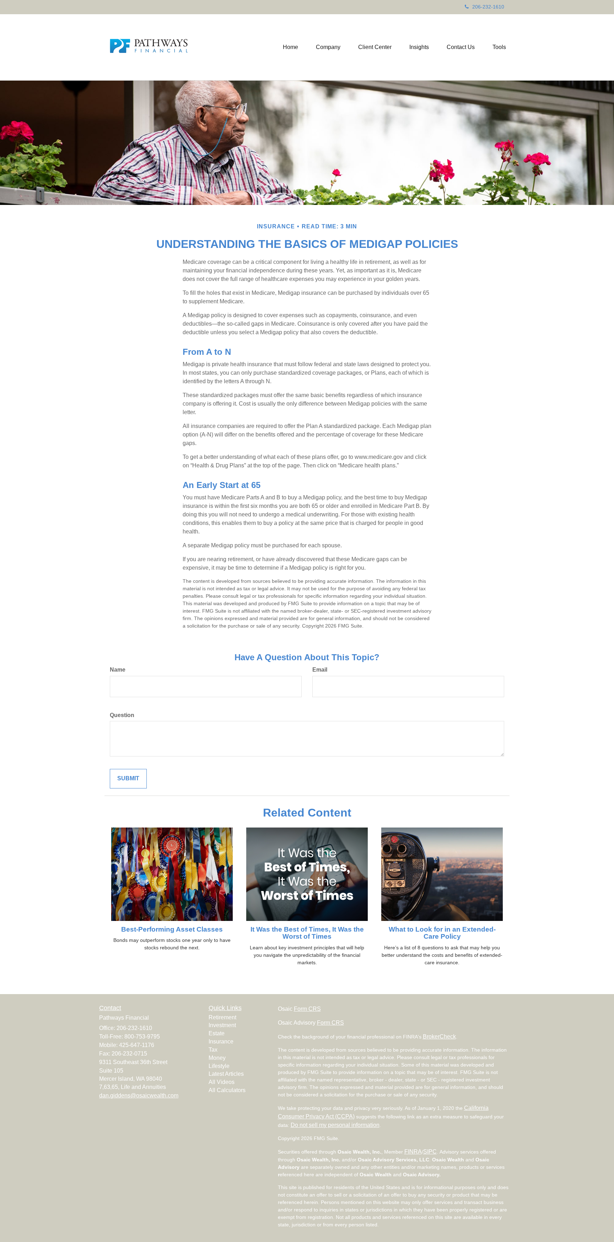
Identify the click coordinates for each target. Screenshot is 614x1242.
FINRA (413, 1152)
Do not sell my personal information (335, 1125)
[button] (328, 47)
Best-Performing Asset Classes (172, 929)
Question (122, 715)
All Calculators (227, 1090)
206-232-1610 (488, 7)
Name (117, 670)
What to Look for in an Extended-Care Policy (442, 933)
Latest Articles (226, 1074)
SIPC (430, 1152)
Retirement (222, 1017)
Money (217, 1058)
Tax (213, 1050)
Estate (217, 1033)
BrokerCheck (439, 1037)
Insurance (221, 1041)
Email (319, 670)
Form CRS (307, 1009)
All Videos (222, 1082)
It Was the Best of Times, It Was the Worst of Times (307, 933)
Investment (222, 1025)
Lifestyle (219, 1066)
